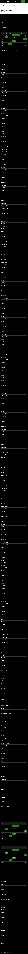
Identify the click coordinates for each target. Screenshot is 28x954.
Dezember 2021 (4, 174)
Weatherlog (3, 710)
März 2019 (3, 259)
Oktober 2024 (4, 90)
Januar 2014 (3, 416)
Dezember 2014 (4, 388)
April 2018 (3, 287)
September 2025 (4, 67)
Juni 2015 (3, 375)
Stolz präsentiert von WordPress (7, 952)
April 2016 (3, 349)
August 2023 (3, 126)
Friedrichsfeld (4, 727)
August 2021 (3, 185)
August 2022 (3, 154)
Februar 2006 (4, 660)
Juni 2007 (3, 619)
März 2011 (3, 503)
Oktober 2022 (4, 149)
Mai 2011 (3, 498)
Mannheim (3, 753)
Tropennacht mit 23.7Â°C (7, 10)
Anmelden (3, 801)
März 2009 (3, 565)
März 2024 (3, 108)
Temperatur (3, 776)
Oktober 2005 (4, 670)
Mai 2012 (3, 467)
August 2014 (3, 398)
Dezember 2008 (4, 573)
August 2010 (3, 521)
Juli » (26, 45)
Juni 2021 (3, 190)
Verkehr (2, 789)
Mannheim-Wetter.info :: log (9, 1)
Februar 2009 (4, 567)
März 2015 (3, 380)
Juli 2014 (3, 400)
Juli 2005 (3, 678)
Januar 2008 (3, 601)
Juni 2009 (3, 557)
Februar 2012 (4, 475)
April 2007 (3, 624)
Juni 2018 (3, 282)
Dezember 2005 (4, 665)
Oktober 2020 (4, 210)
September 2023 (4, 123)
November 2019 (4, 239)
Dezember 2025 (4, 64)
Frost (2, 730)
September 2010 (4, 519)
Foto (2, 725)
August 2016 (3, 339)
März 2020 (3, 228)
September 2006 (4, 642)
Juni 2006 (3, 650)
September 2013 (4, 426)
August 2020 (3, 216)
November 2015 (4, 362)
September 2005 (4, 673)
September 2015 (4, 367)
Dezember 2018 (4, 267)
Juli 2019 (3, 249)
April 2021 (3, 195)
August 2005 (3, 675)
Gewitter (3, 735)
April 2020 (3, 226)
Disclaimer (13, 50)
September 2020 (4, 213)
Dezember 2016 (4, 329)
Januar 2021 (3, 203)
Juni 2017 (3, 313)
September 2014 (4, 395)
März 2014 (3, 411)
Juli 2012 (3, 462)
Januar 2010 (3, 539)
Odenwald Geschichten (6, 705)
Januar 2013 (3, 447)
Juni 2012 (3, 465)
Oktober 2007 (4, 609)
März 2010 (3, 534)
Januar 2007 (3, 632)
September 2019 (4, 244)
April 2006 (3, 655)
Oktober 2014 (4, 393)
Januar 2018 (3, 295)
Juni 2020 (3, 221)
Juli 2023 (3, 128)
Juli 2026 (3, 59)
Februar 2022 (4, 169)
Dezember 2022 (4, 144)
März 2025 (3, 79)
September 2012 (4, 457)
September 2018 (4, 275)
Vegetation (3, 786)
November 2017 (4, 300)
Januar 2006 (3, 662)
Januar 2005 (3, 693)
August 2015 (3, 370)
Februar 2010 (4, 537)
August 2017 (3, 308)
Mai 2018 (3, 285)
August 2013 (3, 429)
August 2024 (3, 95)
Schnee (2, 763)
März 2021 (3, 198)
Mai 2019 (3, 254)
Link (2, 750)
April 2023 (3, 133)
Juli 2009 (3, 555)
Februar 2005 (4, 691)
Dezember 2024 (4, 85)
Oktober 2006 (4, 639)
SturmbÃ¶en (3, 774)
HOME (2, 50)
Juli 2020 (3, 218)
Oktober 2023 (4, 121)
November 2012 (4, 452)
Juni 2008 (3, 588)
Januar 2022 (3, 172)
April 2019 (3, 257)
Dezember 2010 (4, 511)
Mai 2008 (3, 591)
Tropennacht (3, 781)
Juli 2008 (3, 585)
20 (25, 39)
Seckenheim (3, 766)
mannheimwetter (9, 11)
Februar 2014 (4, 413)
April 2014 (3, 408)
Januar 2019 (3, 264)
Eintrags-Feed (4, 803)
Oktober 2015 (4, 365)
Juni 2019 (3, 252)
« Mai (2, 45)
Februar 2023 (4, 139)
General (2, 732)
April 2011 (3, 501)
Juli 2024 (3, 97)
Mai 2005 (3, 683)
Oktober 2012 (4, 454)
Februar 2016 (4, 354)
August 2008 (3, 583)
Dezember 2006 (4, 634)
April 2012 (3, 470)
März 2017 (3, 321)
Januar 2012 (3, 478)
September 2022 (4, 151)
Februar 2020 (4, 231)
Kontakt (18, 50)
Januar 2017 (3, 326)
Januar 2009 (3, 570)
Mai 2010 (3, 529)
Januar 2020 (3, 234)
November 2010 (4, 513)
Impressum (8, 50)
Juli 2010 (3, 524)
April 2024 (3, 105)
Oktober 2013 (4, 424)
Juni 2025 (3, 74)
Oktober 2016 (4, 334)
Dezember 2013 (4, 418)
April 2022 (3, 164)
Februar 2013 (4, 444)
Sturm (2, 771)
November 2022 (4, 146)
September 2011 (4, 488)
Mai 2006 (3, 652)
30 (10, 43)
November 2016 (4, 331)
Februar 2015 (4, 383)
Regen (2, 761)
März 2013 (3, 442)
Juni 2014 (3, 403)
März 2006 (3, 657)
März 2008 (3, 596)
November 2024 (4, 87)
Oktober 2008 (4, 578)
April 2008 (3, 593)
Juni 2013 (3, 434)
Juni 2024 (3, 100)
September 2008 (4, 580)
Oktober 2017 (4, 303)
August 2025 (3, 69)
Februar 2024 (4, 110)
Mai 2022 (3, 162)
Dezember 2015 (4, 359)
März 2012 (3, 472)
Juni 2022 (3, 159)
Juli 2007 (3, 616)
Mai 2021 (3, 192)
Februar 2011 (4, 506)
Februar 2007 (4, 629)
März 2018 (3, 290)
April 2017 (3, 318)
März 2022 (3, 167)
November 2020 (4, 208)
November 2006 (4, 637)
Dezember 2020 (4, 205)
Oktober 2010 (4, 516)
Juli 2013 (3, 431)
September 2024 (4, 92)
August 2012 (3, 460)
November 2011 (4, 483)
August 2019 (3, 246)
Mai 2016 (3, 347)
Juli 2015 (3, 372)
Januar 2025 (3, 82)
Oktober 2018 (4, 272)
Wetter (2, 792)
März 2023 (3, 136)
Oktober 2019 (4, 241)
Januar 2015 (3, 385)
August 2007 (3, 614)
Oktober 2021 (4, 180)
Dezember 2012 (4, 449)
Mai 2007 (3, 621)
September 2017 (4, 305)
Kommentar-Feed (5, 806)
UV (1, 784)
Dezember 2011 (4, 480)
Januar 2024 (3, 113)
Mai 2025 (3, 77)
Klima (2, 748)
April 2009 (3, 562)
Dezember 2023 (4, 115)
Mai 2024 (3, 103)
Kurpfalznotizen (4, 703)
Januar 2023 (3, 141)
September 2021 (4, 182)
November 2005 (4, 668)
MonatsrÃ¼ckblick (5, 756)
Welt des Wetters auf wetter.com (8, 713)
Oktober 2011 (4, 485)
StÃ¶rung (3, 768)
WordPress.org (4, 809)
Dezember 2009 (4, 542)
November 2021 (4, 177)
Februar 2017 (4, 323)
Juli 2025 (3, 72)
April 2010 (3, 531)
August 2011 (3, 490)
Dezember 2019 (4, 236)
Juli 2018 (3, 280)
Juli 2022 (3, 157)
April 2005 (3, 686)
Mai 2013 (3, 436)
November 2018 (4, 270)
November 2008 (4, 575)
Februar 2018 (4, 293)
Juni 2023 (3, 131)
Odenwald (3, 758)
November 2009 (4, 544)
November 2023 (4, 118)
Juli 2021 (3, 187)
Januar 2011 (3, 508)
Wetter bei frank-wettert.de (7, 715)
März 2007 (3, 626)
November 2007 (4, 606)
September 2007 (4, 611)
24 (14, 41)
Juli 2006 (3, 647)
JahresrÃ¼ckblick (5, 743)
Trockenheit (3, 779)
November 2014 (4, 390)
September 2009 (4, 549)
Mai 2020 (3, 223)
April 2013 (3, 439)
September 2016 (4, 336)
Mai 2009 (3, 560)
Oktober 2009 (4, 547)
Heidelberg (3, 738)
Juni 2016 (3, 344)
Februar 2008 (4, 598)
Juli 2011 (3, 493)
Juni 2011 (3, 496)
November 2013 (4, 421)
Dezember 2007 (4, 603)
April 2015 (3, 377)
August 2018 (3, 277)
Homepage (3, 740)
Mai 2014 (3, 406)
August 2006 (3, 644)
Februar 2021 (4, 200)
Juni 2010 (3, 526)
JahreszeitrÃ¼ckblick (5, 745)
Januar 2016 (3, 357)
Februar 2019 (4, 262)
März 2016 (3, 352)
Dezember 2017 (4, 298)
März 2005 (3, 688)
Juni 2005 (3, 680)
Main (5, 50)
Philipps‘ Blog (4, 708)
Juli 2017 (3, 311)
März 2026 (3, 61)
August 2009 (3, 552)
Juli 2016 (3, 341)
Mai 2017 (3, 316)
